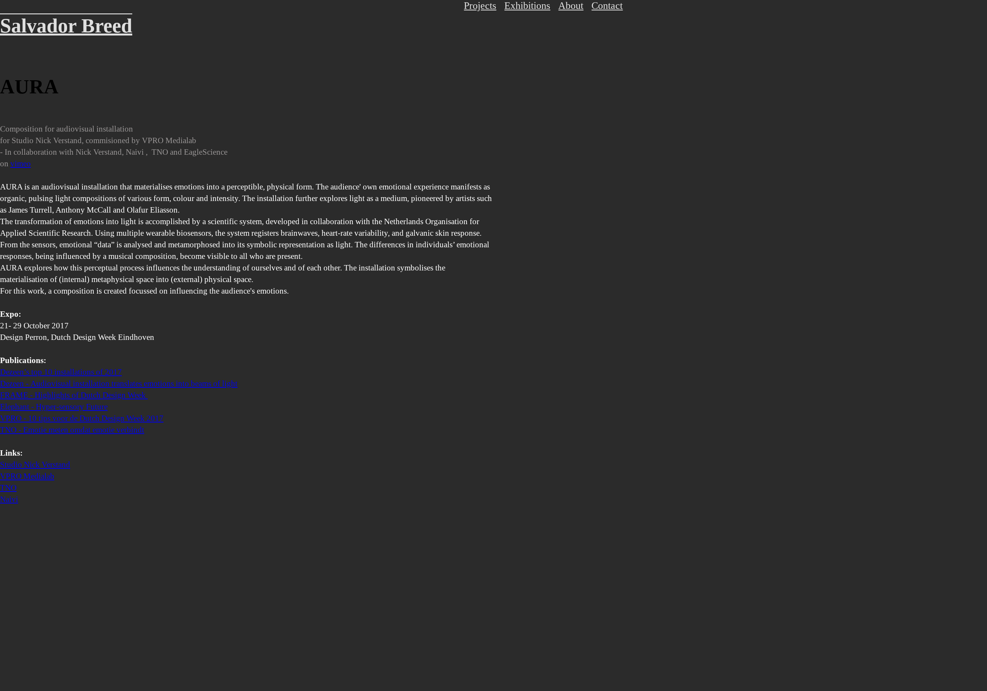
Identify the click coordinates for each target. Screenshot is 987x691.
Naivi (9, 499)
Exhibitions (527, 5)
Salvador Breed (66, 26)
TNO (8, 487)
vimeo (20, 163)
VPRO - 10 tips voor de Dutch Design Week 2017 (81, 418)
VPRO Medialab (27, 476)
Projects (480, 5)
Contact (607, 5)
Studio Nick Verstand (35, 464)
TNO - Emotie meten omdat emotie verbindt (72, 429)
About (570, 5)
